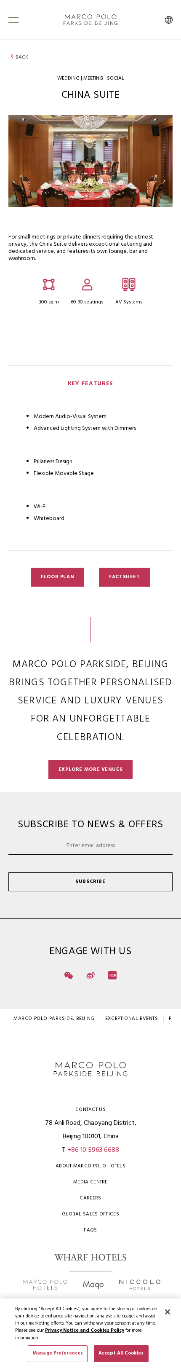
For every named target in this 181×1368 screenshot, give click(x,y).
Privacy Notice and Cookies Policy (84, 1330)
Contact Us (90, 1109)
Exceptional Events (131, 1019)
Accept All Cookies (121, 1353)
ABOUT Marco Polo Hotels (90, 1166)
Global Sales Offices (90, 1214)
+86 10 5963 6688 (93, 1150)
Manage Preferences (57, 1353)
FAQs (90, 1230)
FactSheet (124, 577)
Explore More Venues (90, 769)
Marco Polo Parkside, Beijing (54, 1019)
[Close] (167, 1312)
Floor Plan (57, 577)
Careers (90, 1198)
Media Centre (90, 1182)
